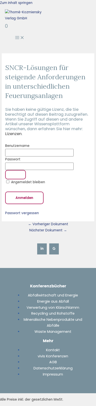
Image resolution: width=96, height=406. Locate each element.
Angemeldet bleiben (27, 182)
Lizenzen (13, 134)
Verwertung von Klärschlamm (53, 307)
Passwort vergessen (22, 213)
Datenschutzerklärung (53, 368)
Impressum (53, 374)
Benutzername (17, 145)
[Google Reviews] (54, 248)
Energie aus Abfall (53, 301)
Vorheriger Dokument (48, 224)
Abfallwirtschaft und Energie (53, 295)
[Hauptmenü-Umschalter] (19, 38)
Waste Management (52, 331)
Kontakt (53, 350)
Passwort (12, 159)
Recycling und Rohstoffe (53, 313)
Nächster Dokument (48, 230)
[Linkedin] (42, 248)
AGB (53, 362)
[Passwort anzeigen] (15, 174)
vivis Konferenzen (53, 356)
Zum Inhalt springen (16, 2)
